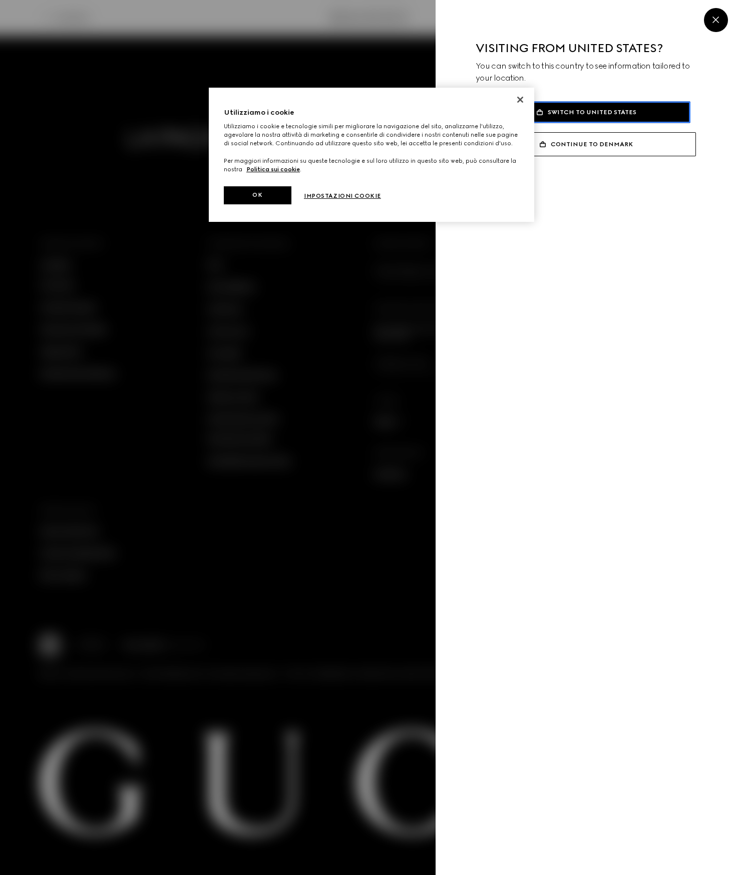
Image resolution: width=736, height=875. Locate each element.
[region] (371, 155)
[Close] (716, 20)
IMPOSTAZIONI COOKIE (342, 195)
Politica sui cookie (273, 169)
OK (257, 194)
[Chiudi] (520, 100)
